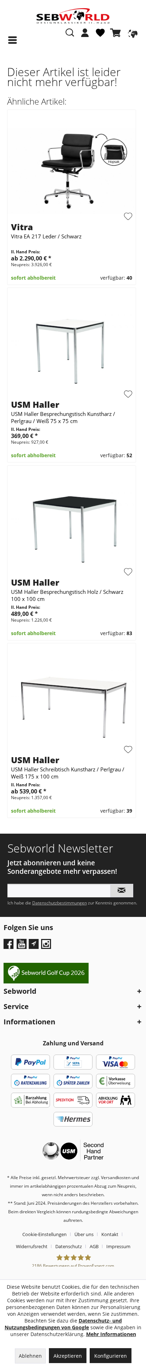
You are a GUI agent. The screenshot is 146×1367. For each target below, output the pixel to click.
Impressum (118, 1246)
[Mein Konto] (85, 32)
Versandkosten (115, 1178)
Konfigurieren (110, 1355)
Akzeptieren (68, 1355)
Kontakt (109, 1234)
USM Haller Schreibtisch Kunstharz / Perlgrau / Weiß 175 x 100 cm (67, 773)
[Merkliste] (100, 35)
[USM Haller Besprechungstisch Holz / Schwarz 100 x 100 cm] (71, 526)
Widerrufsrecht (31, 1246)
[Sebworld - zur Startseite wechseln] (73, 16)
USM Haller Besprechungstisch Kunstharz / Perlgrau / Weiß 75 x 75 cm (63, 417)
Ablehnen (30, 1355)
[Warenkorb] (117, 32)
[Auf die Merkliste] (128, 216)
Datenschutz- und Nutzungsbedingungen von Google (63, 1324)
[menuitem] (85, 36)
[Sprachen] (132, 32)
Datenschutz (68, 1246)
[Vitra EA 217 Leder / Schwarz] (71, 171)
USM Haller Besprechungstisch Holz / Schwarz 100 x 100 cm (67, 595)
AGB (94, 1246)
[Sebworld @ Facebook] (9, 946)
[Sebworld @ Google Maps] (34, 944)
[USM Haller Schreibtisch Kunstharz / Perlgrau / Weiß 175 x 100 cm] (71, 704)
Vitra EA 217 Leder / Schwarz (46, 236)
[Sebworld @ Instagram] (47, 946)
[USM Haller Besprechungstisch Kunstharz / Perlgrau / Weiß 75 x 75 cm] (71, 348)
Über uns (84, 1234)
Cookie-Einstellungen (44, 1234)
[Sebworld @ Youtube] (22, 946)
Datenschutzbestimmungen (59, 903)
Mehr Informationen (111, 1334)
